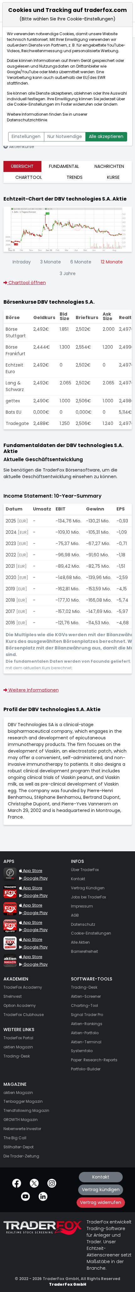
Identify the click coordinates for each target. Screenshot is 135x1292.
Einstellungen (26, 136)
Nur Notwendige (64, 136)
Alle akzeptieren (106, 136)
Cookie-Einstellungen (34, 104)
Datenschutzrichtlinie (27, 120)
